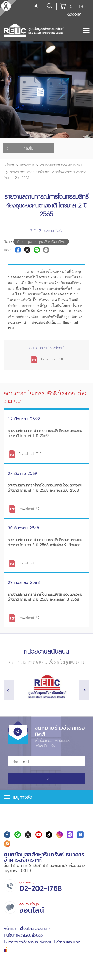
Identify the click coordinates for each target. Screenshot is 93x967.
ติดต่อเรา (74, 14)
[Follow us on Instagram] (59, 834)
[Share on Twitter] (27, 250)
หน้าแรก (9, 165)
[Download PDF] (12, 454)
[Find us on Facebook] (7, 834)
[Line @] (17, 834)
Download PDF (52, 359)
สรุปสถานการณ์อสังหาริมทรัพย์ (61, 165)
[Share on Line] (37, 250)
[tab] (46, 797)
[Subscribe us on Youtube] (38, 834)
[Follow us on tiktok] (49, 834)
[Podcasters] (70, 834)
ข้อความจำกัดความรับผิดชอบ (29, 942)
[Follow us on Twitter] (28, 834)
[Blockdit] (80, 834)
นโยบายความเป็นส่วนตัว (24, 935)
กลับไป (28, 148)
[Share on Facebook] (18, 250)
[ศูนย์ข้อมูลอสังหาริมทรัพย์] (46, 687)
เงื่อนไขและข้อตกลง (35, 928)
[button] (46, 797)
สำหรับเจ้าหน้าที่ (68, 942)
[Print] (46, 250)
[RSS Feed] (7, 843)
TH (81, 6)
